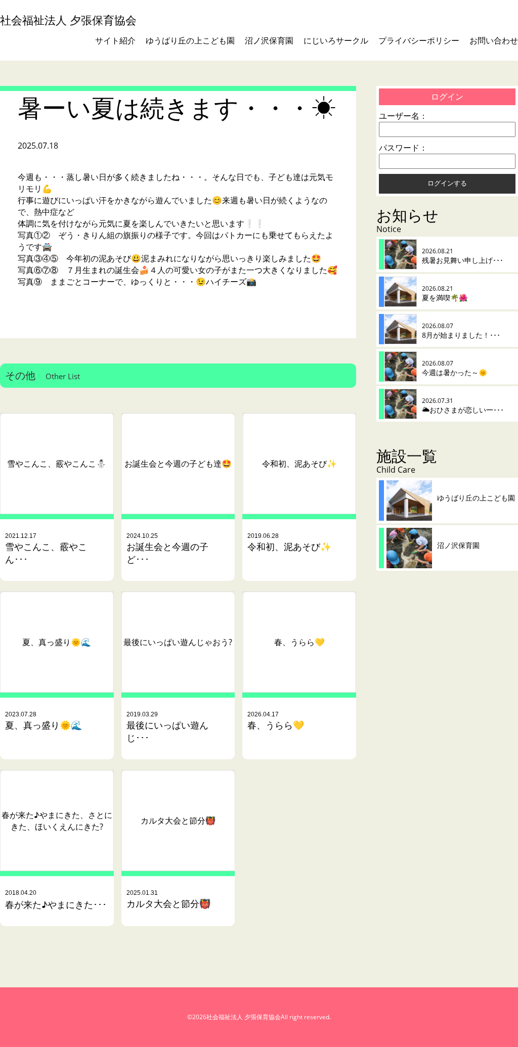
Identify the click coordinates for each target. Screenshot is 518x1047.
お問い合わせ (493, 40)
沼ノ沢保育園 (269, 40)
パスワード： (403, 147)
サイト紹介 (115, 40)
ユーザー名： (403, 115)
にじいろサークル (336, 40)
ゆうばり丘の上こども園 (190, 40)
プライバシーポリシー (418, 40)
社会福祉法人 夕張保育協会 (68, 20)
